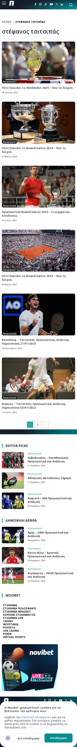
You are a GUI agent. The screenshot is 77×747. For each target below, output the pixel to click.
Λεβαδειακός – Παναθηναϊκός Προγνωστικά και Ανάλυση (48, 459)
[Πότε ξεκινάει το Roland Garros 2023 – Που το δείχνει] (38, 250)
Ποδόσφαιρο (34, 548)
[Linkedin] (62, 4)
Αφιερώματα (9, 81)
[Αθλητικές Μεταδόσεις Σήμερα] (13, 480)
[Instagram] (40, 4)
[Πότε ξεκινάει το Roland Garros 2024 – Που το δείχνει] (38, 122)
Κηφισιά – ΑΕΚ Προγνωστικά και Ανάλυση (50, 500)
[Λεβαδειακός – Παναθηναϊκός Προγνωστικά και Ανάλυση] (13, 460)
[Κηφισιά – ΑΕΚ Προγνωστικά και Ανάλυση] (13, 501)
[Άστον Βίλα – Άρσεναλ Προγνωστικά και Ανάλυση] (13, 555)
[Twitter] (57, 4)
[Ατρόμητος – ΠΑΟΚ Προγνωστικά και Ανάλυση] (13, 575)
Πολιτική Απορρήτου (36, 717)
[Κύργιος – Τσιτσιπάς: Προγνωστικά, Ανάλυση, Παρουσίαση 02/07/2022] (38, 378)
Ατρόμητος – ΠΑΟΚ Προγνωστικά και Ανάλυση (50, 574)
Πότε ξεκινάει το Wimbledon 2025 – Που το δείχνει (37, 88)
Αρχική (6, 22)
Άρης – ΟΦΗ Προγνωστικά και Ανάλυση (48, 534)
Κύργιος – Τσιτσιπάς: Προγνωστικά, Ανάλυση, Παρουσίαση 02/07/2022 (34, 405)
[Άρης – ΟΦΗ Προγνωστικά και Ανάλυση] (13, 535)
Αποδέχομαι (58, 738)
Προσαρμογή (7, 738)
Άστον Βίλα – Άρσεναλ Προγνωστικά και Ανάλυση (46, 554)
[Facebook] (35, 4)
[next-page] (45, 425)
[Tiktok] (45, 4)
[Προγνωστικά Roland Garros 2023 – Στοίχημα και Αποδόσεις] (38, 186)
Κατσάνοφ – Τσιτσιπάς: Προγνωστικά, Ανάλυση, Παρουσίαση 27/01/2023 (35, 341)
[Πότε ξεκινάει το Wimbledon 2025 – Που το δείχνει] (38, 62)
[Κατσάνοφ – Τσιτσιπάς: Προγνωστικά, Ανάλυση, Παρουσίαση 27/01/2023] (38, 314)
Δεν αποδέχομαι (28, 738)
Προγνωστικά (9, 205)
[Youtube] (51, 4)
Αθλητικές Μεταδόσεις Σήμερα (49, 478)
